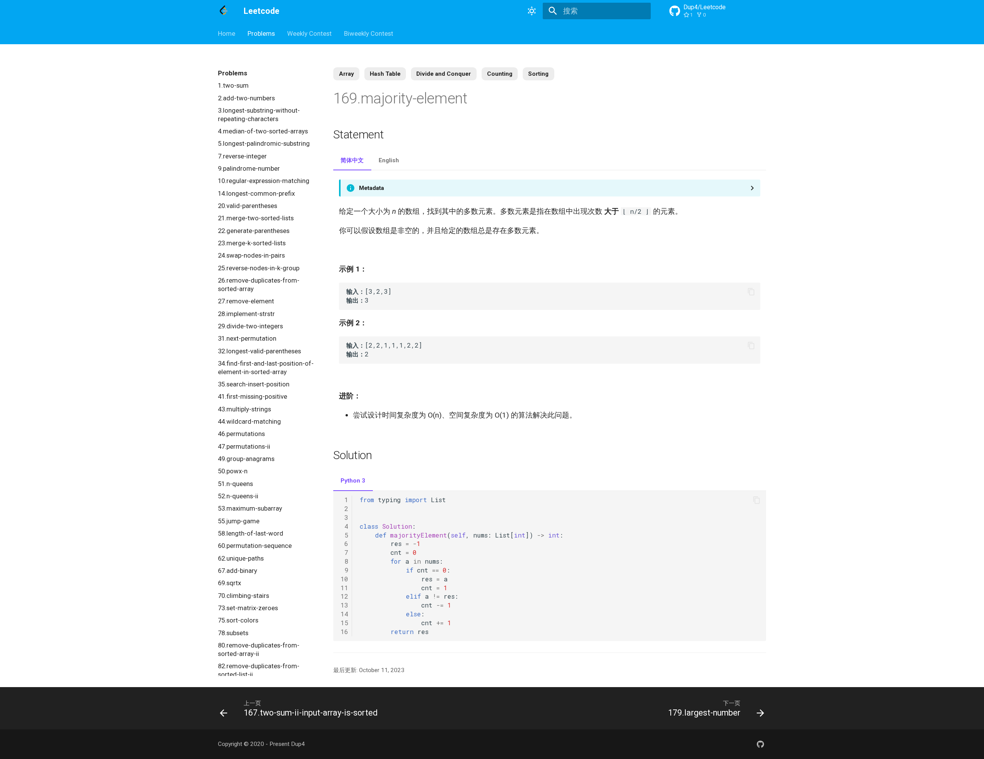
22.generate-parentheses (253, 231)
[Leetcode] (223, 11)
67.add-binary (237, 570)
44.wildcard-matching (249, 421)
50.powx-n (233, 471)
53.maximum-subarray (250, 508)
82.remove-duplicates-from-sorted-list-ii (258, 670)
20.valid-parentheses (247, 206)
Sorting (538, 73)
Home (226, 33)
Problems (261, 33)
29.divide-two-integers (250, 326)
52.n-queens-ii (238, 496)
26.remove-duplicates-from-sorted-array (258, 284)
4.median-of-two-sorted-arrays (263, 131)
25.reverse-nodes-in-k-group (258, 268)
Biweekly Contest (368, 33)
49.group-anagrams (246, 459)
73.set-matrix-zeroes (248, 608)
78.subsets (233, 633)
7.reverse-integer (242, 156)
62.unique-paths (241, 558)
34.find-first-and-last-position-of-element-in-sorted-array (266, 368)
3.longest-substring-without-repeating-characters (259, 115)
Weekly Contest (309, 33)
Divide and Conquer (443, 73)
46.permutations (241, 434)
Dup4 (298, 744)
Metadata (371, 188)
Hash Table (385, 73)
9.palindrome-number (249, 168)
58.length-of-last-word (250, 533)
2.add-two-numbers (246, 98)
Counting (499, 73)
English (389, 160)
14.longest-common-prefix (256, 193)
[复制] (751, 291)
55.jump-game (238, 521)
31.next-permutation (247, 338)
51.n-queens (235, 484)
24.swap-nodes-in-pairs (251, 255)
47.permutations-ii (244, 446)
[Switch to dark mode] (531, 11)
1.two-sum (233, 85)
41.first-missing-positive (252, 396)
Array (346, 73)
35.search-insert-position (253, 384)
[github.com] (760, 744)
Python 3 (353, 480)
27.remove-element (246, 301)
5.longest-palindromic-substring (264, 143)
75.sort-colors (238, 620)
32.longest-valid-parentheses (259, 351)
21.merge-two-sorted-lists (256, 218)
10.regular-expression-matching (263, 181)
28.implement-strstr (246, 314)
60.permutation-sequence (255, 545)
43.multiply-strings (244, 409)
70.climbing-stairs (243, 595)
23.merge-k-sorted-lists (252, 243)
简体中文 (352, 160)
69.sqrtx (229, 583)
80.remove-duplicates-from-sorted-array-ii (258, 649)
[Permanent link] (479, 99)
